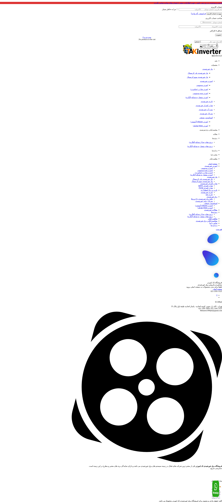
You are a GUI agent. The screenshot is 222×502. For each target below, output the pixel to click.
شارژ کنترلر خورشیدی (204, 106)
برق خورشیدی (212, 197)
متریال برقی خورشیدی (204, 201)
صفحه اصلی (212, 164)
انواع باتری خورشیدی (215, 480)
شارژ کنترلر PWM (206, 188)
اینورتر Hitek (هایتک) (200, 126)
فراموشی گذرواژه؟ (198, 14)
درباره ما (214, 225)
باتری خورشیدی (207, 101)
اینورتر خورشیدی (206, 81)
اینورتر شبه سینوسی (200, 93)
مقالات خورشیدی (210, 210)
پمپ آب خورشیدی (206, 110)
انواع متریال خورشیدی (215, 476)
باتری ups (209, 195)
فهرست (219, 229)
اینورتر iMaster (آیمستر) (199, 122)
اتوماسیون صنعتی (206, 118)
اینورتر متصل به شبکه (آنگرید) (197, 97)
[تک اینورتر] (202, 54)
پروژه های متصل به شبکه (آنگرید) (200, 146)
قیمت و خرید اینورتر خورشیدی (213, 471)
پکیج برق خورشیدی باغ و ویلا (202, 199)
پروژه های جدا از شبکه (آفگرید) (201, 142)
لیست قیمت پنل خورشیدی (214, 473)
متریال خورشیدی (206, 114)
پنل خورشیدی (207, 69)
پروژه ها (214, 212)
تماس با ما (213, 223)
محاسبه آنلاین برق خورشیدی (206, 221)
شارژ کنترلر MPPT (205, 186)
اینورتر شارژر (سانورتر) (199, 89)
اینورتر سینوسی (202, 85)
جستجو (197, 42)
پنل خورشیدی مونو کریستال (197, 77)
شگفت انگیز (212, 219)
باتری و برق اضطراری (209, 190)
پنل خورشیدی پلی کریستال (198, 73)
